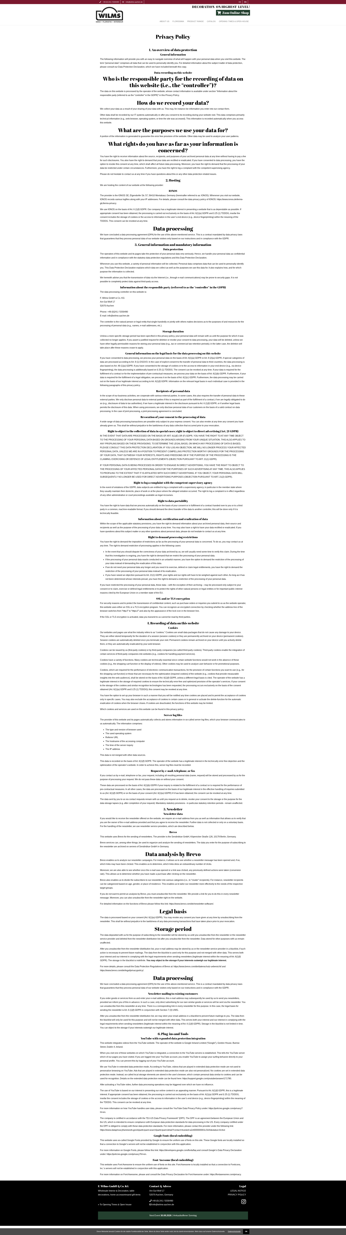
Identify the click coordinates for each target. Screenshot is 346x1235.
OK (246, 1231)
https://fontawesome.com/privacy (225, 1174)
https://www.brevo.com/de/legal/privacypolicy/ (121, 970)
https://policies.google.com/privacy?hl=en (126, 1154)
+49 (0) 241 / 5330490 (110, 2)
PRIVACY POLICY (237, 1195)
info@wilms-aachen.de (134, 2)
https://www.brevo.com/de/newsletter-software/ (191, 904)
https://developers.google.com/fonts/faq (177, 1150)
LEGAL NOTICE (238, 1191)
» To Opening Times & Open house (115, 1204)
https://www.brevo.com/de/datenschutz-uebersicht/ (197, 966)
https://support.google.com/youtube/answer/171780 (206, 1078)
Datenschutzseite (234, 1231)
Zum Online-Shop (235, 13)
